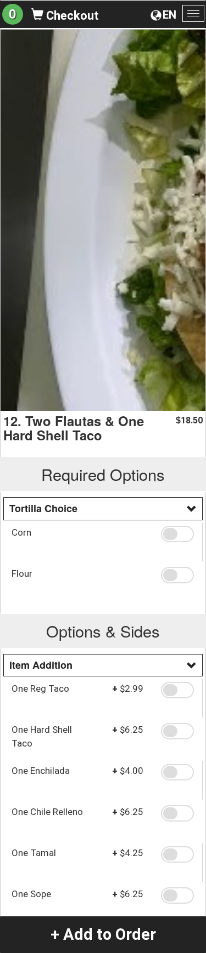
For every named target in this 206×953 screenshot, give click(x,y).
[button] (177, 534)
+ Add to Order (103, 934)
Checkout (71, 15)
